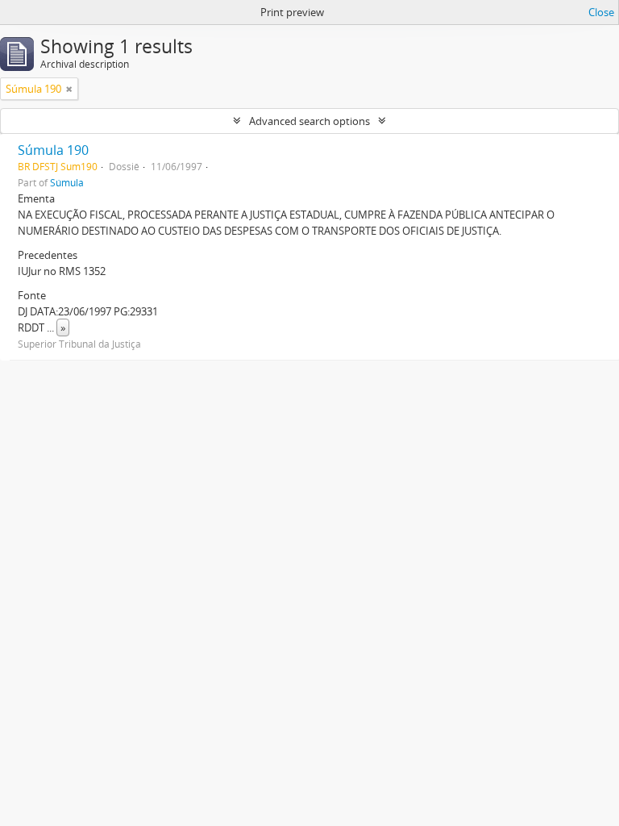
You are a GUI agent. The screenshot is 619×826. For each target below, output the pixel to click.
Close (601, 12)
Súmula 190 (53, 150)
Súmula (67, 182)
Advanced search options (309, 121)
